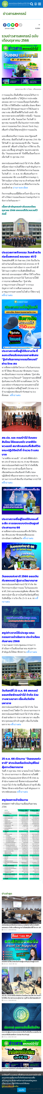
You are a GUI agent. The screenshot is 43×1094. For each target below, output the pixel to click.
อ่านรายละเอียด (20, 187)
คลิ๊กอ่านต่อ (7, 295)
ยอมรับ (21, 1089)
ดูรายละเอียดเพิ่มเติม (10, 1086)
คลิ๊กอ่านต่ (15, 395)
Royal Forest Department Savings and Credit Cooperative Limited (19, 4)
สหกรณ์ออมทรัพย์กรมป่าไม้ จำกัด (19, 3)
